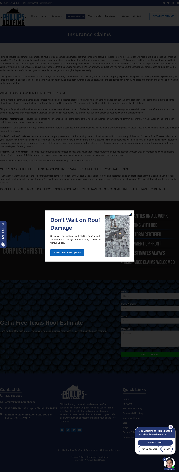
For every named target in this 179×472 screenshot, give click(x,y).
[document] (89, 236)
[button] (130, 214)
